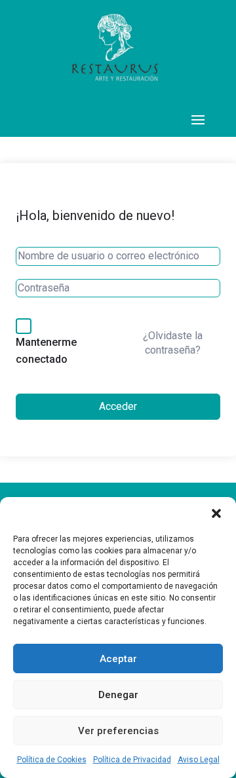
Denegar (118, 695)
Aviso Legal (199, 759)
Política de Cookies (52, 759)
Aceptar (118, 659)
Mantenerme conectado (46, 350)
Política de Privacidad (132, 759)
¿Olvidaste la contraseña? (173, 342)
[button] (216, 513)
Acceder (118, 406)
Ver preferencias (118, 731)
